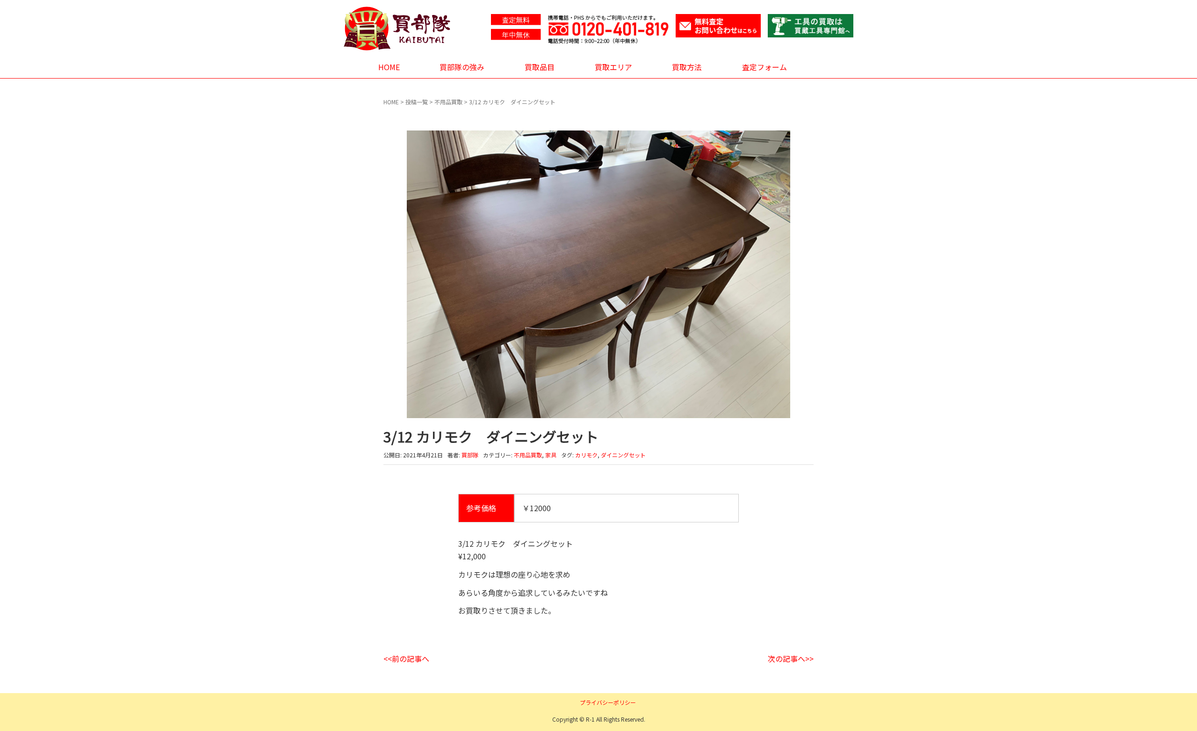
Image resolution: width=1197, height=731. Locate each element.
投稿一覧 (416, 102)
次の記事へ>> (791, 658)
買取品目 (540, 66)
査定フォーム (764, 66)
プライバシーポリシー (608, 702)
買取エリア (613, 66)
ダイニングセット (623, 455)
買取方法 (687, 66)
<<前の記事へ (406, 658)
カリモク (586, 455)
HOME (389, 66)
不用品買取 (448, 102)
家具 (550, 455)
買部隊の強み (462, 66)
